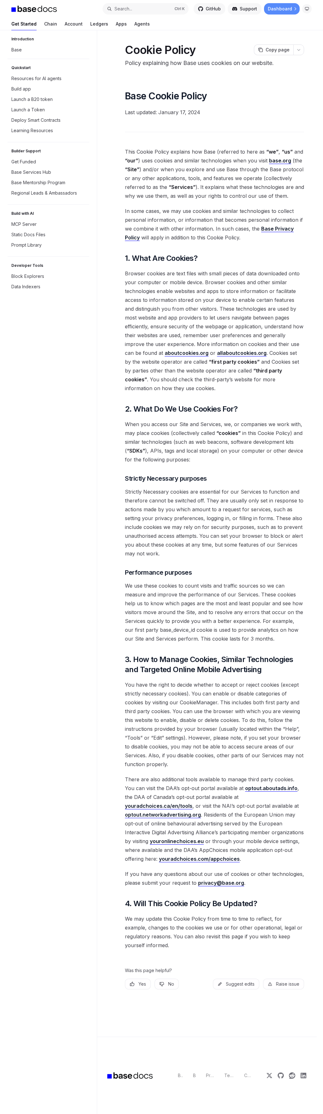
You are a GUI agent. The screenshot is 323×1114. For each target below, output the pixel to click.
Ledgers (99, 23)
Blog (194, 1075)
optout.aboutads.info (271, 788)
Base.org (180, 1075)
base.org (280, 160)
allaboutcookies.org (242, 353)
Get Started (24, 23)
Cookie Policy (248, 1075)
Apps (121, 23)
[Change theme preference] (307, 9)
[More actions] (298, 49)
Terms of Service (229, 1075)
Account (74, 23)
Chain (50, 23)
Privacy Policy (210, 1075)
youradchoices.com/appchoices (199, 859)
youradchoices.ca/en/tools (158, 806)
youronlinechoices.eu (177, 841)
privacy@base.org (221, 883)
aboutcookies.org (186, 353)
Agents (142, 23)
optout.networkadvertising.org (163, 815)
